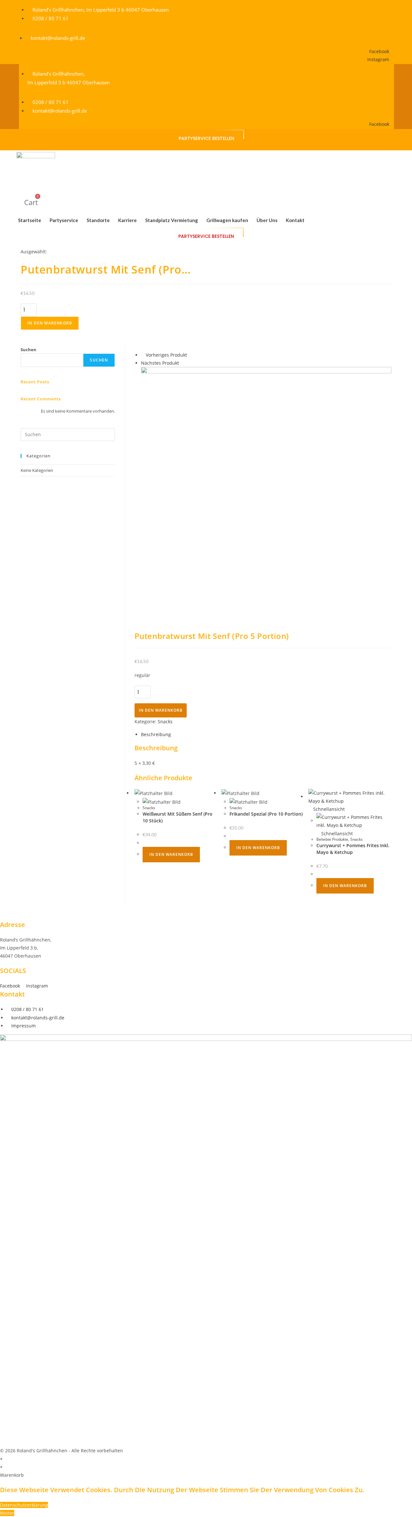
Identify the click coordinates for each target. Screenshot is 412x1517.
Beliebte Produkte (332, 839)
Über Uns (267, 220)
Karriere (127, 220)
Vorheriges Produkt (166, 355)
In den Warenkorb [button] (171, 854)
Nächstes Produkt (160, 363)
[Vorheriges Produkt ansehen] (143, 355)
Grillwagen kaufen (227, 220)
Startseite (29, 220)
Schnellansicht (328, 809)
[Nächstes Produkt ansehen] (182, 363)
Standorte (98, 220)
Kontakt (295, 220)
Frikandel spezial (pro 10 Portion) (266, 814)
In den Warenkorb (49, 323)
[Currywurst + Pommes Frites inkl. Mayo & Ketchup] (266, 492)
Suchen (28, 349)
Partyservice (64, 220)
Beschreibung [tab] (156, 734)
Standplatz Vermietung (171, 220)
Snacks (165, 721)
